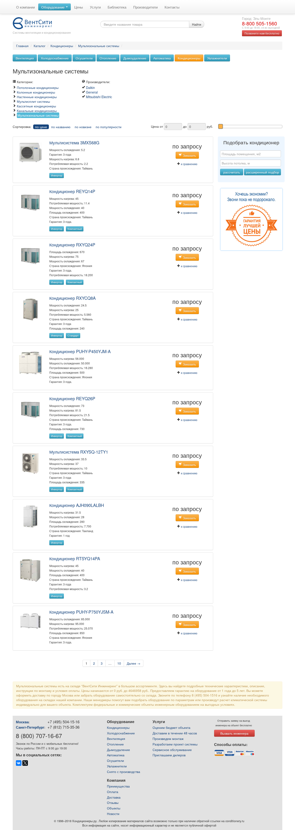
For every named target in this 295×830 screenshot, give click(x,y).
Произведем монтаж (168, 738)
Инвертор (56, 175)
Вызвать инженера (234, 733)
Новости (113, 813)
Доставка (114, 797)
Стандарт (73, 335)
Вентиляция (25, 58)
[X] (25, 763)
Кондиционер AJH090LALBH (76, 505)
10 (119, 663)
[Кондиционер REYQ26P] (30, 409)
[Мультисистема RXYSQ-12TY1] (30, 462)
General (92, 92)
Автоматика (162, 58)
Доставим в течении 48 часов (175, 733)
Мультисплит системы (33, 101)
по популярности (108, 126)
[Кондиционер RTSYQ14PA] (30, 570)
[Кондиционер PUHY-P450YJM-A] (30, 362)
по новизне (83, 126)
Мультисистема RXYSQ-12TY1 (78, 452)
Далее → (133, 663)
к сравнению (188, 164)
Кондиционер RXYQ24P (72, 245)
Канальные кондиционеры (37, 110)
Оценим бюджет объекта (171, 727)
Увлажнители (217, 58)
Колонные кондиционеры (36, 92)
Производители (145, 6)
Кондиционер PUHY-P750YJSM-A (81, 612)
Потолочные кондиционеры (38, 87)
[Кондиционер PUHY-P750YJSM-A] (30, 620)
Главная (22, 45)
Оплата (112, 791)
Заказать (189, 155)
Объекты (113, 808)
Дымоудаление (134, 58)
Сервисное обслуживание (172, 749)
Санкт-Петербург (30, 727)
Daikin (90, 87)
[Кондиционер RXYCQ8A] (30, 309)
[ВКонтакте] (18, 763)
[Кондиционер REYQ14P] (30, 202)
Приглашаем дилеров (169, 755)
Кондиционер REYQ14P (72, 191)
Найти (196, 24)
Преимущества (118, 786)
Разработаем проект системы (175, 744)
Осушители (84, 58)
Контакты (172, 6)
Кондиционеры (61, 45)
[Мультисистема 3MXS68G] (30, 152)
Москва (22, 721)
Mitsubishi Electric (99, 96)
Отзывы (112, 802)
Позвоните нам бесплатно (262, 33)
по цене (41, 126)
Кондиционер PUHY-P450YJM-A (80, 351)
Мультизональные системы (98, 45)
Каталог (39, 45)
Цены (78, 6)
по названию (61, 126)
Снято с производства (123, 771)
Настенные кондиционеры (37, 96)
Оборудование (53, 6)
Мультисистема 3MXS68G (74, 142)
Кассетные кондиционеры (36, 106)
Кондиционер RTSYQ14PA (74, 558)
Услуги (95, 6)
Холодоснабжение (55, 58)
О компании (25, 6)
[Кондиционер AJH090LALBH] (30, 516)
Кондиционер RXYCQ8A (72, 298)
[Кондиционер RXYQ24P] (30, 255)
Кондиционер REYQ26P (72, 398)
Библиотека (117, 6)
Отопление (108, 58)
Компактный (75, 228)
